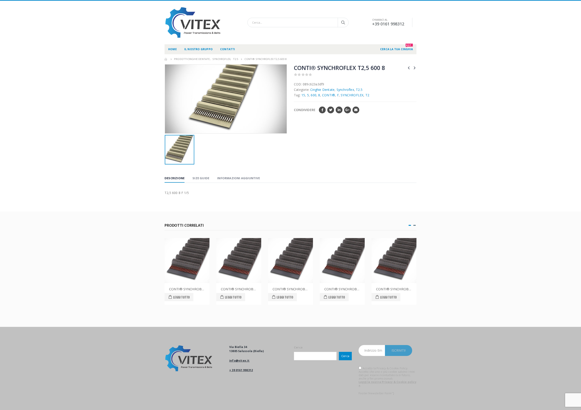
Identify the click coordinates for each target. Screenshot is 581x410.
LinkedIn (339, 110)
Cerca (298, 347)
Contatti (227, 49)
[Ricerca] (343, 22)
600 (313, 95)
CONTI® (328, 95)
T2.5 (359, 89)
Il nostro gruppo (198, 49)
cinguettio (330, 110)
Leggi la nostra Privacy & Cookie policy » (387, 383)
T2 (367, 95)
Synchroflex (345, 89)
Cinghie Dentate (322, 89)
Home (172, 49)
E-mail (355, 110)
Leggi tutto (181, 297)
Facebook (322, 110)
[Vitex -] (193, 22)
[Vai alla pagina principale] (166, 59)
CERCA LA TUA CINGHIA (396, 47)
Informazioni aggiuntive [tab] (238, 178)
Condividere (304, 110)
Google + (347, 110)
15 (303, 95)
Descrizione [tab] (175, 178)
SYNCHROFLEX (352, 95)
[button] (409, 225)
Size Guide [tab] (200, 178)
